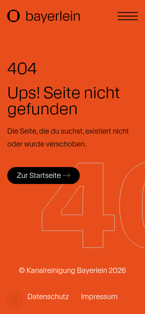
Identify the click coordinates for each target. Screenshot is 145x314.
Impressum (99, 296)
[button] (14, 299)
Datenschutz (48, 296)
